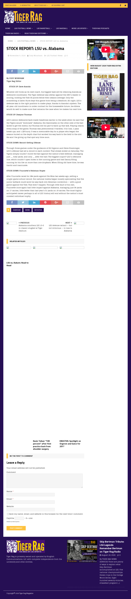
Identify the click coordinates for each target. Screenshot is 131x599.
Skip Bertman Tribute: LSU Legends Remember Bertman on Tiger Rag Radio (112, 547)
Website (10, 506)
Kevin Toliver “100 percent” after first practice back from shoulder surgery (42, 444)
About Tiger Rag (40, 5)
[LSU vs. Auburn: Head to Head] (19, 253)
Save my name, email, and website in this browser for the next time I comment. (46, 513)
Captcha (10, 518)
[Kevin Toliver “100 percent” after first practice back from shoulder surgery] (45, 342)
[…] (119, 583)
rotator (38, 210)
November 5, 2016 (17, 55)
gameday (17, 210)
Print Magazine (10, 5)
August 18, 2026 (108, 555)
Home (7, 28)
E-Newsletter (25, 5)
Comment (11, 472)
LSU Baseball (62, 28)
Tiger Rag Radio (12, 33)
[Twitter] (125, 5)
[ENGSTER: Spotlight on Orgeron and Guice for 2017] (72, 342)
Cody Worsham (35, 55)
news (27, 210)
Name (10, 491)
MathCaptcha (15, 522)
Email (10, 499)
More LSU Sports (79, 28)
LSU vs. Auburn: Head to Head (18, 264)
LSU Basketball (43, 28)
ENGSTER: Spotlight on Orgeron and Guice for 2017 (70, 443)
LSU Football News (22, 28)
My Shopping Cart (58, 5)
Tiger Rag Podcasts (100, 28)
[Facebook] (120, 5)
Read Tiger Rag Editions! (35, 33)
